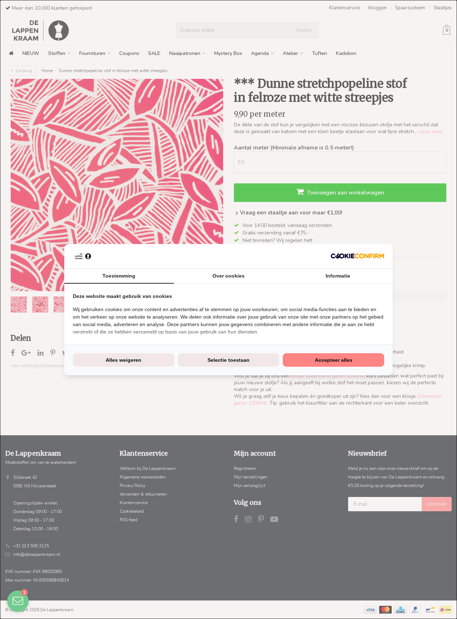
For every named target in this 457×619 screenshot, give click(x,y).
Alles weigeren (123, 360)
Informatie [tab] (338, 276)
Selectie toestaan (228, 360)
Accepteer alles (333, 360)
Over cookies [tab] (228, 276)
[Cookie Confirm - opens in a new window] (357, 256)
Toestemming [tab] (118, 276)
